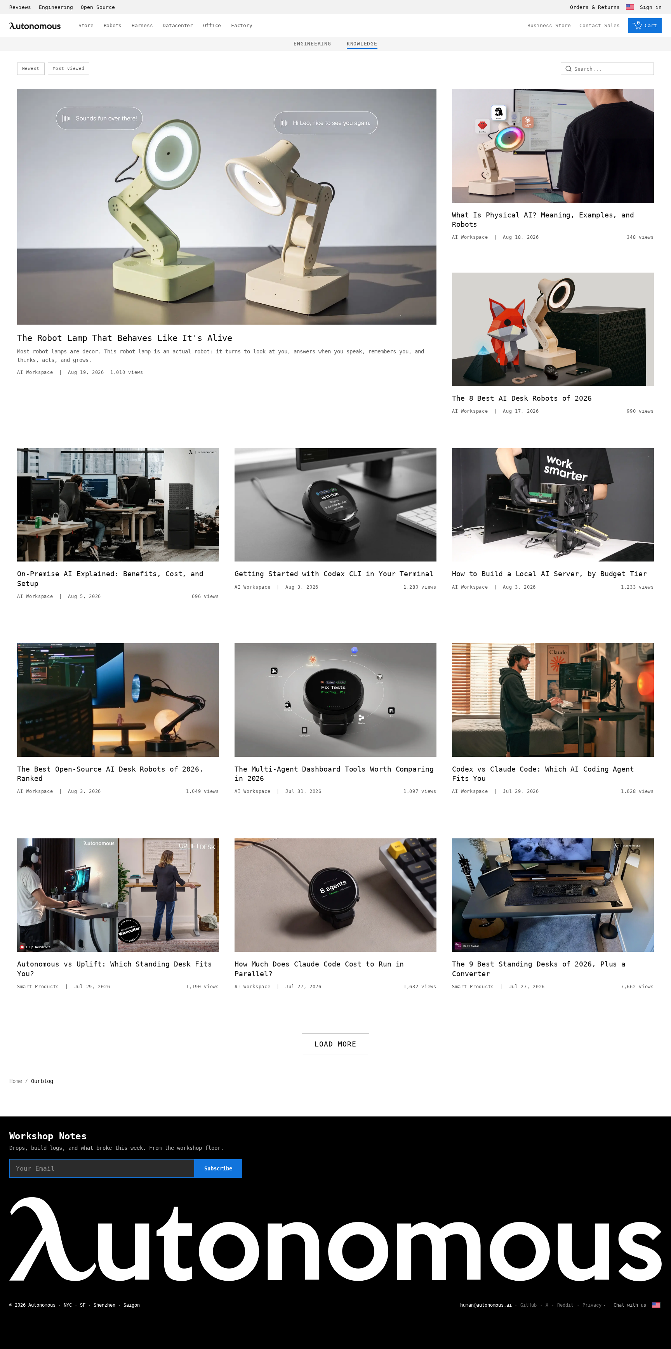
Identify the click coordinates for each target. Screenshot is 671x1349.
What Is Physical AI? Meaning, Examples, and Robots (543, 219)
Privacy (591, 1305)
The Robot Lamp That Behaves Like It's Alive (124, 338)
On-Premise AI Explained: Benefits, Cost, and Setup (110, 578)
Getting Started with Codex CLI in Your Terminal (334, 574)
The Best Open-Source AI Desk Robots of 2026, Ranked (110, 773)
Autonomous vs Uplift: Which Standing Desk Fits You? (114, 968)
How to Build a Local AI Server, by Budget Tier (549, 574)
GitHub (528, 1305)
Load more (336, 1044)
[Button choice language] (630, 7)
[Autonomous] (35, 26)
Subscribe (218, 1168)
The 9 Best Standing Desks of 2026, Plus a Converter (539, 968)
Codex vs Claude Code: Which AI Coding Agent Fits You (543, 773)
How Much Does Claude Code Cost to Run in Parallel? (319, 968)
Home (15, 1081)
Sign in (651, 7)
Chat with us (630, 1305)
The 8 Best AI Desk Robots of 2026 (522, 398)
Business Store (549, 25)
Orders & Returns (595, 7)
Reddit (565, 1305)
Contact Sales (599, 25)
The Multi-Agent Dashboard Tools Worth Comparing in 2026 (334, 773)
